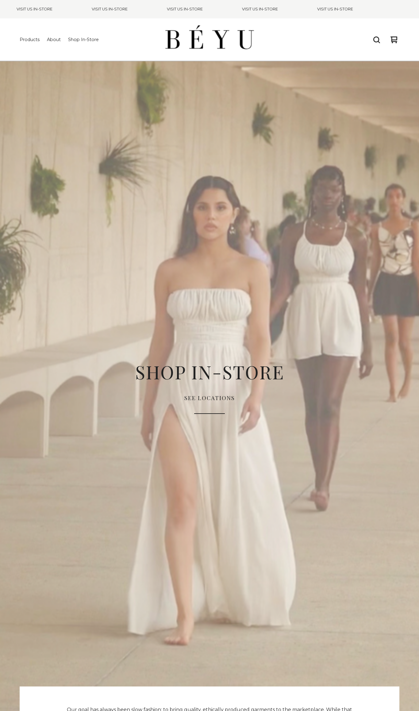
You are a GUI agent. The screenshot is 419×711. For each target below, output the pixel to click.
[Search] (376, 39)
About (54, 39)
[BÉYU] (209, 39)
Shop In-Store (83, 39)
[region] (209, 9)
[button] (209, 386)
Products (30, 39)
